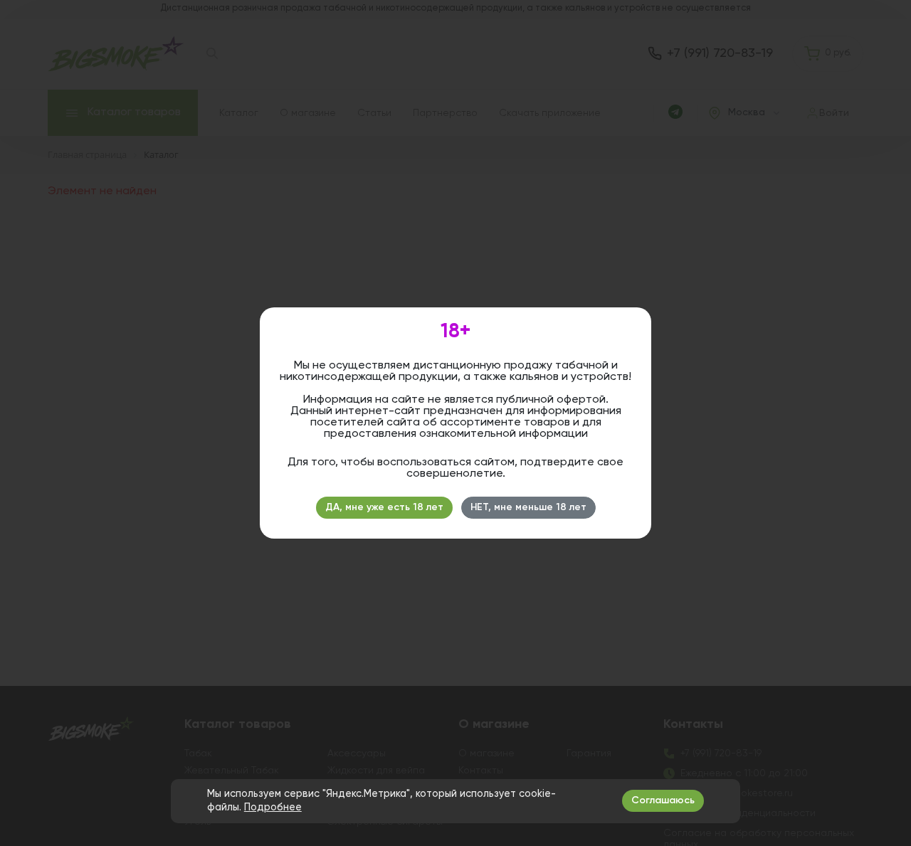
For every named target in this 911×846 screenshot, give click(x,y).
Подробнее (273, 808)
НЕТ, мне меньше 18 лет (528, 507)
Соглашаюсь (663, 800)
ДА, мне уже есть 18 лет (384, 507)
